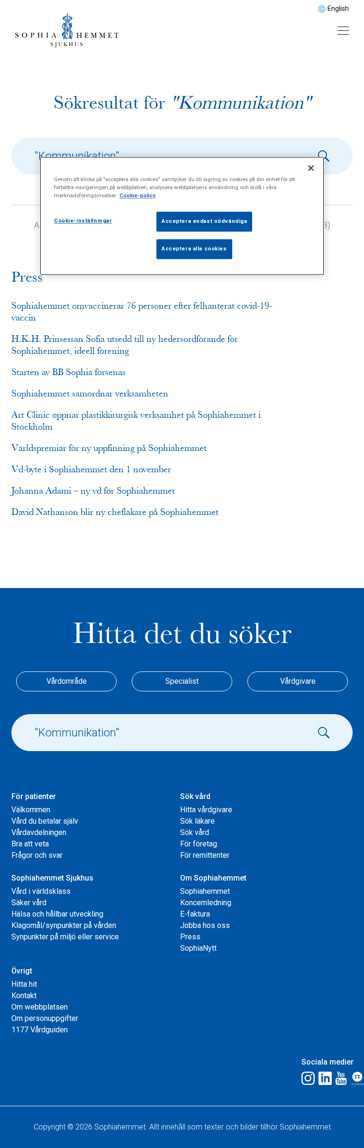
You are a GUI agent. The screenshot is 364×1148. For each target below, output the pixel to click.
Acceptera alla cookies (194, 249)
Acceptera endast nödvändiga (204, 221)
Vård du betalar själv (44, 821)
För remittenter (204, 855)
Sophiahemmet (205, 891)
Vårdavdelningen (38, 832)
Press (190, 936)
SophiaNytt (198, 948)
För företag (198, 843)
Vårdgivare (298, 681)
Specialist (182, 681)
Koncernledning (205, 902)
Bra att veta (30, 843)
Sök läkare (197, 821)
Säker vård (28, 902)
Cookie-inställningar (83, 221)
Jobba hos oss (205, 925)
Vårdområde (66, 681)
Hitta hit (24, 984)
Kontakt (23, 995)
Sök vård (194, 832)
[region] (182, 216)
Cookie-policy (137, 196)
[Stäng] (310, 168)
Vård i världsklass (41, 891)
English (338, 8)
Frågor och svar (37, 855)
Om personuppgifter (44, 1018)
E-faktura (195, 913)
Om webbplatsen (39, 1006)
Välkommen (30, 809)
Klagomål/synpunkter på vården (63, 925)
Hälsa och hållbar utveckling (57, 913)
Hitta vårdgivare (206, 809)
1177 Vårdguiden (39, 1029)
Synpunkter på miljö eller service (65, 936)
